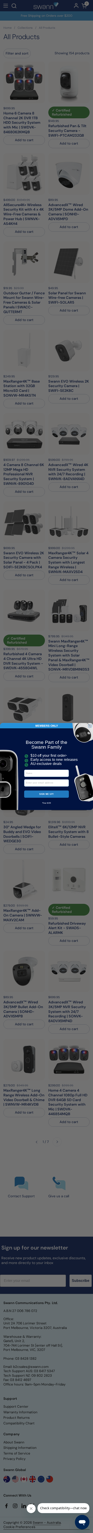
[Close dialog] (90, 726)
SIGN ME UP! (46, 794)
